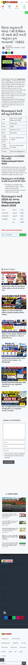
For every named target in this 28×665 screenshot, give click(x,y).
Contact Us (4, 596)
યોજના (21, 651)
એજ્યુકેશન (4, 24)
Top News (3, 584)
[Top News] (9, 7)
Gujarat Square (5, 563)
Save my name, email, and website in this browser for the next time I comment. (14, 455)
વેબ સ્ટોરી (3, 656)
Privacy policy (4, 601)
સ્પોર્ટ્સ (10, 651)
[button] (27, 2)
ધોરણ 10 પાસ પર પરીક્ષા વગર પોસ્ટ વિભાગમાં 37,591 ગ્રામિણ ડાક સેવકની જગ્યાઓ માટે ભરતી (13, 288)
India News (4, 578)
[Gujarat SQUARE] (9, 2)
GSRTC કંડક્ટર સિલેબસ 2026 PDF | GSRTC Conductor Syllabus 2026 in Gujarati (13, 312)
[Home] (3, 7)
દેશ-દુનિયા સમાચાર (5, 643)
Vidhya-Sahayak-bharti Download (11, 230)
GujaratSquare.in (10, 626)
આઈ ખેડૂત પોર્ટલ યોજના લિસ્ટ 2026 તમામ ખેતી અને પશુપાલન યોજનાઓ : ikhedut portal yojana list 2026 (10, 544)
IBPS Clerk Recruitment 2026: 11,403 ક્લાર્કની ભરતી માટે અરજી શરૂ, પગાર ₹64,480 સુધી (13, 360)
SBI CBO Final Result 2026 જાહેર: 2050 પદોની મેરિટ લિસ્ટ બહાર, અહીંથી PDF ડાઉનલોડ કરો (14, 384)
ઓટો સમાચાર (14, 647)
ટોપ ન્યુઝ (23, 643)
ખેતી (15, 651)
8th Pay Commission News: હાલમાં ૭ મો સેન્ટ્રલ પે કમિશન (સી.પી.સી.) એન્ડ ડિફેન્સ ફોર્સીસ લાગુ (10, 529)
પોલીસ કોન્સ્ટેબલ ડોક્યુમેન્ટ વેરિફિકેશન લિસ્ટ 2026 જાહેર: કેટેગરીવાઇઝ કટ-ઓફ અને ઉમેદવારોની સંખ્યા (14, 336)
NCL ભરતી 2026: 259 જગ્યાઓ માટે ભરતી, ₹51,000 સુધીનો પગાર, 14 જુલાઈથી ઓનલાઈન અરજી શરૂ (13, 408)
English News (4, 582)
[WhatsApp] (24, 7)
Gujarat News (4, 575)
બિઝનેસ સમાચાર (16, 638)
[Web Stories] (17, 7)
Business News (5, 580)
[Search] (24, 663)
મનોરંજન (3, 651)
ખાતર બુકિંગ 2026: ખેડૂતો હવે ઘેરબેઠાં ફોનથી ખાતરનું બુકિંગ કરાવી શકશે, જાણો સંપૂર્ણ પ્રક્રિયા (10, 522)
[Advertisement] (14, 252)
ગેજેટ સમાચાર (4, 647)
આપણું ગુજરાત (4, 638)
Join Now (22, 234)
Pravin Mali (9, 46)
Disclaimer (3, 598)
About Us (3, 594)
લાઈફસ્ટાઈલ (23, 647)
